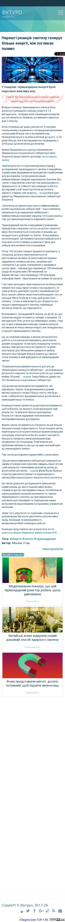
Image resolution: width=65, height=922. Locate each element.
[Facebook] (35, 910)
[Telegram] (48, 910)
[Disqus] (32, 744)
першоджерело (52, 549)
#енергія (16, 539)
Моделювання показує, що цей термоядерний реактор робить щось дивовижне (32, 590)
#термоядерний (44, 539)
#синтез (27, 539)
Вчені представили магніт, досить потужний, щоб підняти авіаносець (32, 683)
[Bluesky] (22, 910)
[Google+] (41, 910)
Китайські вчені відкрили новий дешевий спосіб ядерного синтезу (32, 638)
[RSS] (54, 910)
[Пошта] (60, 910)
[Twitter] (28, 910)
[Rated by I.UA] (57, 919)
